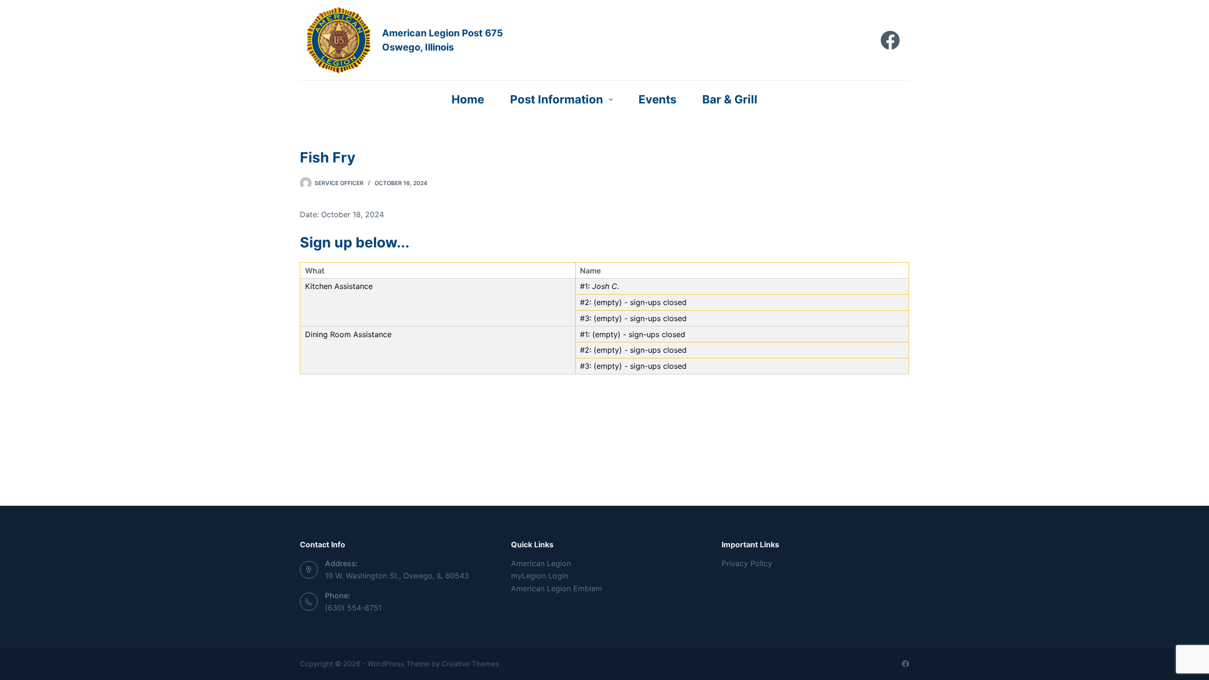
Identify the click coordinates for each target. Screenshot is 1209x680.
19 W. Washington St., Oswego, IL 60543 (397, 575)
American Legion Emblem (556, 588)
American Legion (541, 563)
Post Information (556, 99)
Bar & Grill (730, 99)
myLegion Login (539, 575)
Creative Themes (470, 663)
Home (467, 99)
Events (657, 99)
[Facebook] (890, 40)
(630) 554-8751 (353, 607)
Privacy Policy (747, 563)
